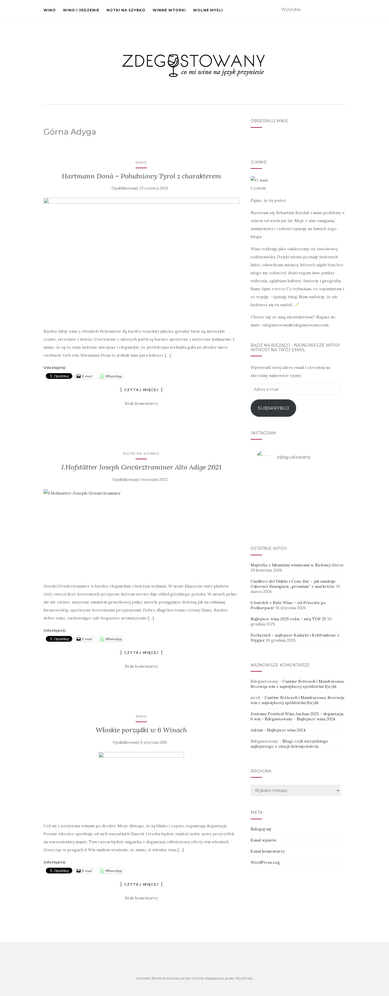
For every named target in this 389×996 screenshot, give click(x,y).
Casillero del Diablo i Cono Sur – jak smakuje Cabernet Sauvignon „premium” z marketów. (293, 584)
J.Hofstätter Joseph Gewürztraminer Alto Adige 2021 (141, 467)
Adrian (257, 730)
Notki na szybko (126, 10)
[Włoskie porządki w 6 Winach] (141, 784)
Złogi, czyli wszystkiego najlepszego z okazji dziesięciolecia (289, 744)
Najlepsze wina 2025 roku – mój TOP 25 (288, 618)
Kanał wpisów (264, 840)
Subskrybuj (273, 408)
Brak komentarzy (141, 403)
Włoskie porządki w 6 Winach (141, 729)
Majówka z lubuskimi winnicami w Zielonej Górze (297, 565)
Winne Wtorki (169, 10)
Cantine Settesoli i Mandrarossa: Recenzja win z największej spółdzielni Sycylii (297, 684)
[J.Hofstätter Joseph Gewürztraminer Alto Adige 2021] (141, 532)
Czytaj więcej (141, 389)
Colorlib (197, 978)
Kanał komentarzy (268, 851)
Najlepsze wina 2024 (316, 718)
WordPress (244, 978)
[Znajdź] (341, 9)
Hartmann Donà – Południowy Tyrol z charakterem (141, 176)
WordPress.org (265, 862)
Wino (50, 10)
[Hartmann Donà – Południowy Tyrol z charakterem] (141, 259)
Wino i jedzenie (81, 10)
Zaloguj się (261, 829)
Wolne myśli (208, 10)
